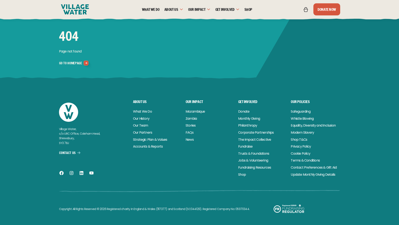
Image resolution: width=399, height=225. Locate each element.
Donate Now (327, 9)
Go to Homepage (70, 63)
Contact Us (67, 152)
